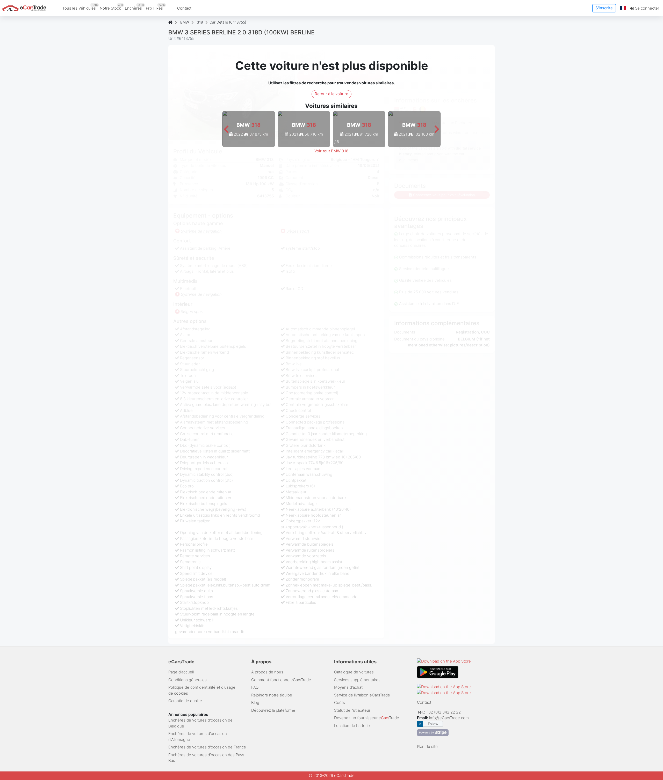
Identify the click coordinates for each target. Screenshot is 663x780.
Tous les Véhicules (80, 7)
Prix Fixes (155, 7)
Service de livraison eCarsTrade (362, 695)
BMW (184, 22)
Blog (255, 702)
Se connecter (646, 8)
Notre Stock (111, 7)
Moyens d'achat (348, 687)
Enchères (134, 7)
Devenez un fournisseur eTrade (366, 717)
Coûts (339, 702)
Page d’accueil (181, 672)
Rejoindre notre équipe (271, 695)
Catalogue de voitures (354, 672)
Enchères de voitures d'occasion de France (207, 747)
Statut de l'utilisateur (352, 710)
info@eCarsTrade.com (449, 717)
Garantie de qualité (185, 700)
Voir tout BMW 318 (331, 150)
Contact (184, 8)
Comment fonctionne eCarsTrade (281, 679)
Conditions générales (187, 679)
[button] (623, 8)
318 (200, 22)
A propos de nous (267, 672)
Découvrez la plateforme (273, 710)
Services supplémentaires (357, 679)
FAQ (254, 687)
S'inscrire (604, 7)
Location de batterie (352, 725)
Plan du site (427, 746)
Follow (433, 724)
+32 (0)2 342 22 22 (444, 712)
